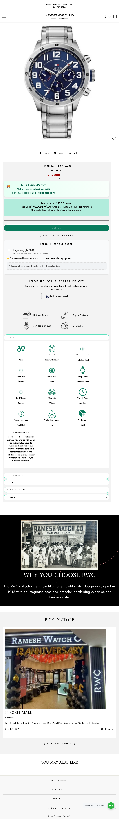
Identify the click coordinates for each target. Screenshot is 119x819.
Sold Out (57, 228)
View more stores (59, 743)
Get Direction (107, 729)
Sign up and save (59, 808)
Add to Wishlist (58, 235)
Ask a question (16, 490)
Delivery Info (15, 476)
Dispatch (12, 482)
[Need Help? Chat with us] (111, 805)
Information (59, 799)
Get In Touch (59, 780)
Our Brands (59, 789)
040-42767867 (12, 729)
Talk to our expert (58, 295)
